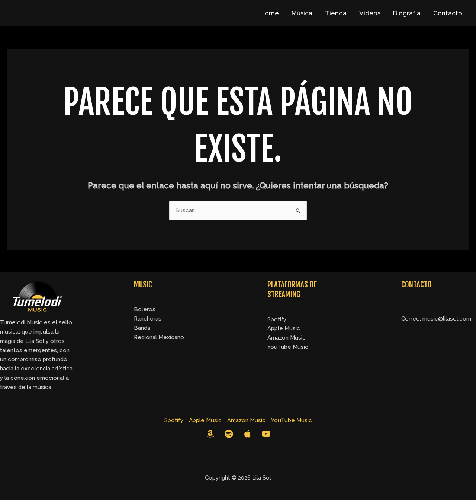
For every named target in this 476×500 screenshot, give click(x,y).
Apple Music (283, 328)
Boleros (144, 309)
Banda (142, 328)
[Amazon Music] (210, 434)
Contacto (447, 13)
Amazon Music (286, 337)
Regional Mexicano (159, 337)
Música (302, 13)
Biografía (407, 13)
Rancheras (147, 318)
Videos (369, 13)
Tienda (336, 13)
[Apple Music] (247, 434)
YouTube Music (287, 347)
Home (269, 13)
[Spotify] (229, 434)
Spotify (276, 319)
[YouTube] (266, 434)
